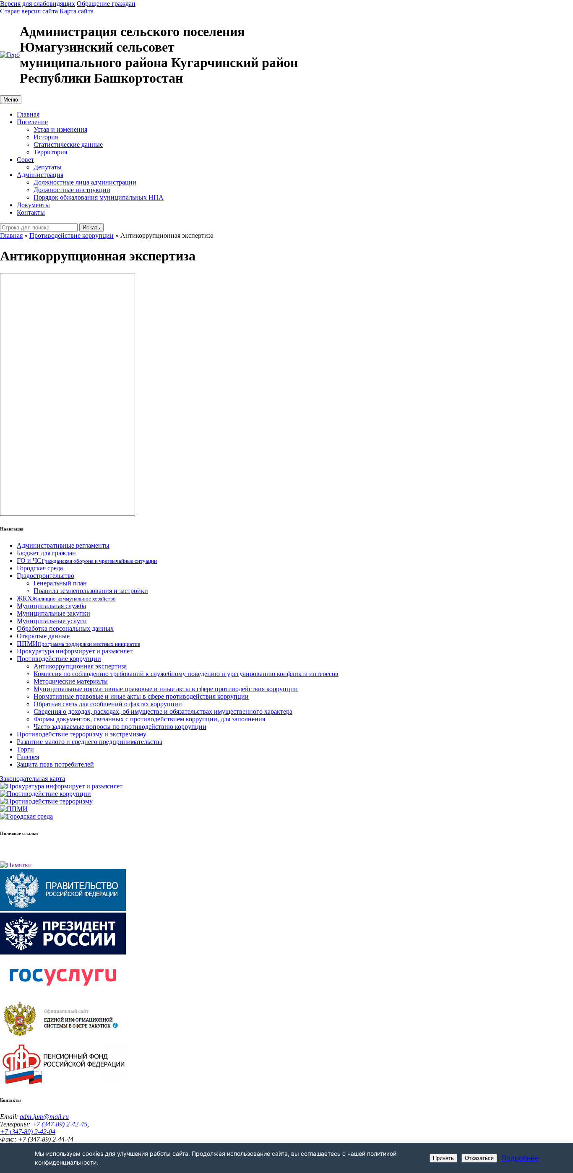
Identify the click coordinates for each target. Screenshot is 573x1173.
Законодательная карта (32, 778)
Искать (91, 227)
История (46, 136)
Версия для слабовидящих (37, 3)
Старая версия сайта (29, 11)
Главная (28, 114)
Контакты (31, 212)
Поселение (32, 121)
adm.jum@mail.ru (44, 1116)
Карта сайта (77, 11)
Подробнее (519, 1158)
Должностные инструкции (72, 189)
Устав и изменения (60, 129)
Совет (25, 159)
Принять (443, 1158)
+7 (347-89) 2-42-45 (59, 1124)
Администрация (40, 174)
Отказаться (479, 1158)
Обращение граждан (106, 3)
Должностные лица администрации (85, 182)
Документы (33, 204)
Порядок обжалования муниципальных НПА (99, 197)
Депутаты (48, 167)
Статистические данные (68, 144)
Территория (50, 152)
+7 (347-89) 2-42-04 (27, 1131)
